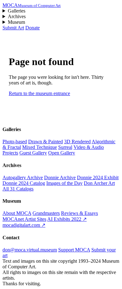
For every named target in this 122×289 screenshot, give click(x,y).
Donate (32, 27)
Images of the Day (64, 183)
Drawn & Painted (45, 141)
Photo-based (15, 141)
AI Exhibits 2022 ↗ (67, 219)
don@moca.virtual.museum (30, 249)
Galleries (16, 10)
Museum (16, 22)
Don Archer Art (99, 183)
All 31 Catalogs (18, 188)
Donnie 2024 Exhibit (98, 177)
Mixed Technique (39, 147)
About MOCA (17, 213)
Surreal (65, 147)
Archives (17, 16)
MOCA (32, 5)
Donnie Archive (60, 177)
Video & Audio (89, 147)
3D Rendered (77, 141)
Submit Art (13, 27)
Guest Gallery (33, 152)
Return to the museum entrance (39, 93)
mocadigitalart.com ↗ (24, 225)
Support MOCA (74, 249)
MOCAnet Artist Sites (24, 219)
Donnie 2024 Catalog (24, 183)
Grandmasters (46, 213)
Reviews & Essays (79, 213)
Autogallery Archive (23, 177)
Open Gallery (61, 152)
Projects (10, 152)
